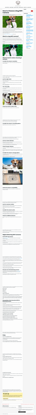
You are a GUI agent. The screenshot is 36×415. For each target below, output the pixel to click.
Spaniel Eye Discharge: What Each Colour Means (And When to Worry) (29, 27)
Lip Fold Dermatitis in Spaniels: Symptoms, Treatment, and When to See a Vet (29, 23)
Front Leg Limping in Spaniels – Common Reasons (28, 47)
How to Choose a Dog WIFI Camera (8, 174)
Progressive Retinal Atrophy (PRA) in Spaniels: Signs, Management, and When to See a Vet (29, 19)
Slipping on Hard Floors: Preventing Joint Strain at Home (29, 34)
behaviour (21, 258)
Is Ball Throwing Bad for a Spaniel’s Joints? (29, 37)
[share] (21, 174)
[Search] (32, 11)
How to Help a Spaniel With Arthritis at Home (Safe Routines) (29, 43)
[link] (3, 174)
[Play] (16, 171)
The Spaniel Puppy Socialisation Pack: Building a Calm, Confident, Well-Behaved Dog (29, 15)
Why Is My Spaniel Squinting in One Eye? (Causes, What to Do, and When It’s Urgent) (29, 30)
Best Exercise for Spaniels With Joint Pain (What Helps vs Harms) (29, 40)
